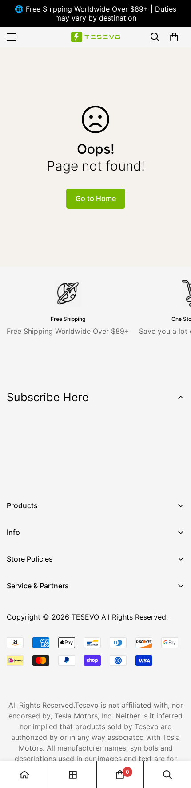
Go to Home (96, 198)
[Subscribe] (174, 452)
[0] (174, 37)
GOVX (16, 603)
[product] (24, 774)
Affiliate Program (35, 618)
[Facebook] (17, 475)
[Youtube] (70, 475)
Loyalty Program (35, 648)
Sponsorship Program (43, 678)
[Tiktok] (97, 475)
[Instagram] (44, 475)
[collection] (72, 774)
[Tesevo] (95, 37)
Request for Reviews (41, 663)
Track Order (27, 633)
